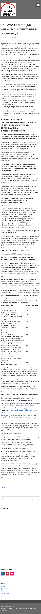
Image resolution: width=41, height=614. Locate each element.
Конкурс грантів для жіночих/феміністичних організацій (19, 29)
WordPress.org (5, 593)
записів (5, 589)
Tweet (3, 487)
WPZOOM (13, 606)
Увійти (3, 587)
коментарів (6, 591)
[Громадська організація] (8, 9)
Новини (14, 37)
